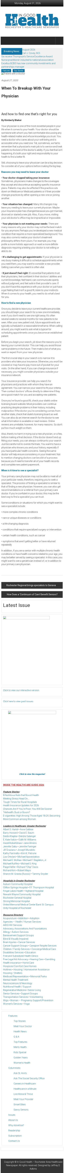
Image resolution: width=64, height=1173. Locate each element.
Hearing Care (36, 959)
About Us (13, 1120)
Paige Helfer (9, 867)
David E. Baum (26, 833)
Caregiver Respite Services (43, 945)
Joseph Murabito (26, 850)
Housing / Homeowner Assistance (31, 969)
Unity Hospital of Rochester (17, 908)
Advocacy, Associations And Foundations (25, 928)
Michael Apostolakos (29, 856)
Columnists (14, 1068)
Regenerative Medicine (14, 990)
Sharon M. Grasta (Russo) (16, 874)
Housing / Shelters (12, 973)
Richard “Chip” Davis (27, 867)
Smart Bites (20, 1104)
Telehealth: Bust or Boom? (16, 812)
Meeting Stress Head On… (16, 798)
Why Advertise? (16, 1125)
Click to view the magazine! (32, 774)
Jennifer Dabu (10, 846)
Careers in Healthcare (25, 1083)
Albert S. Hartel (10, 829)
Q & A (16, 1036)
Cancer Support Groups (15, 945)
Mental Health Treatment (15, 980)
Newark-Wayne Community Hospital (22, 894)
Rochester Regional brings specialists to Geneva (31, 585)
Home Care (28, 962)
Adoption (34, 918)
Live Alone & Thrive (23, 1094)
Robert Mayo (24, 870)
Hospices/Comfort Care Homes (19, 966)
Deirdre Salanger (27, 836)
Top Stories (18, 71)
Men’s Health (20, 1047)
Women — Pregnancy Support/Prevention (31, 1000)
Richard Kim (9, 870)
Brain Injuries (9, 942)
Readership (14, 1130)
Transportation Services (15, 997)
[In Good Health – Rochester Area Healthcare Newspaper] (5, 41)
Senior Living (34, 990)
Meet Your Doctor (23, 1026)
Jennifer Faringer (27, 846)
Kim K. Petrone (28, 853)
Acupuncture (9, 918)
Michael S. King (28, 863)
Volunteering (36, 997)
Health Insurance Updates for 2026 (21, 805)
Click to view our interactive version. (21, 690)
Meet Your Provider (23, 1099)
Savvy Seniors (21, 1109)
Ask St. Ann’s (20, 1073)
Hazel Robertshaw (12, 843)
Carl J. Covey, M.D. (31, 53)
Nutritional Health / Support (17, 986)
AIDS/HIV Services (12, 925)
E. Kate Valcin (10, 839)
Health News (20, 1031)
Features (6, 71)
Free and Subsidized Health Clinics (20, 956)
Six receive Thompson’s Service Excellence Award (27, 56)
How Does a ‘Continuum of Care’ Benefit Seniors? (32, 594)
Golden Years (21, 1057)
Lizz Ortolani (9, 856)
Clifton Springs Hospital (15, 887)
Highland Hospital (34, 891)
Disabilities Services (13, 952)
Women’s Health (22, 1062)
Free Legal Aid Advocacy (15, 959)
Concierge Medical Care (44, 949)
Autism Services (20, 932)
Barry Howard (10, 833)
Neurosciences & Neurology (17, 983)
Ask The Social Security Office (29, 1078)
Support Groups (29, 993)
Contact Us (14, 1141)
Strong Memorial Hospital (16, 901)
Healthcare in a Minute (25, 1089)
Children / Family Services (16, 949)
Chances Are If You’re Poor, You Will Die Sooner (27, 809)
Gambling (50, 959)
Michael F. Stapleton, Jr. (35, 860)
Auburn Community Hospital (17, 884)
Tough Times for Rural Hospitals (20, 802)
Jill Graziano (9, 850)
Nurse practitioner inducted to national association (27, 60)
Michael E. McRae (12, 860)
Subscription (15, 1135)
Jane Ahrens (30, 843)
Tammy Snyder (40, 874)
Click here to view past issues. (18, 701)
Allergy (6, 932)
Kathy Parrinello (11, 853)
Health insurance (12, 962)
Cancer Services (26, 942)
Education (30, 952)
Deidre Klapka (10, 836)
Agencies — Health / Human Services (22, 921)
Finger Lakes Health (13, 891)
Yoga (27, 1003)
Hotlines (7, 969)
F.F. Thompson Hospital (41, 887)
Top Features (20, 1042)
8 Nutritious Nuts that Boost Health (21, 795)
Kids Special (20, 1052)
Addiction (23, 918)
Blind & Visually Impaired (15, 939)
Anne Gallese (26, 829)
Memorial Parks (38, 976)
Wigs (5, 1000)
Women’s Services (12, 1003)
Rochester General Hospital (17, 897)
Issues (11, 1115)
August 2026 (28, 49)
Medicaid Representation (16, 976)
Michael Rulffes (11, 863)
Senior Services (11, 993)
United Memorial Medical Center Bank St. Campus (28, 904)
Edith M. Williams (27, 839)
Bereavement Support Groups (18, 935)
